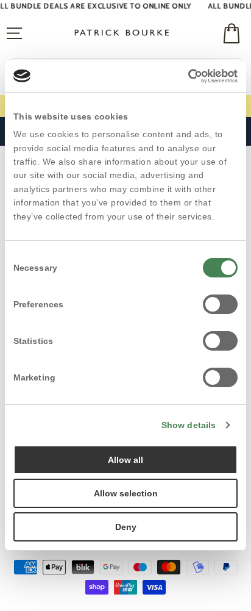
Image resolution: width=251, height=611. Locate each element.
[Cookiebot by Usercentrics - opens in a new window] (184, 76)
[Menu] (14, 33)
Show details (188, 425)
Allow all (125, 460)
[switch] (220, 304)
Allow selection (126, 493)
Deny (125, 527)
